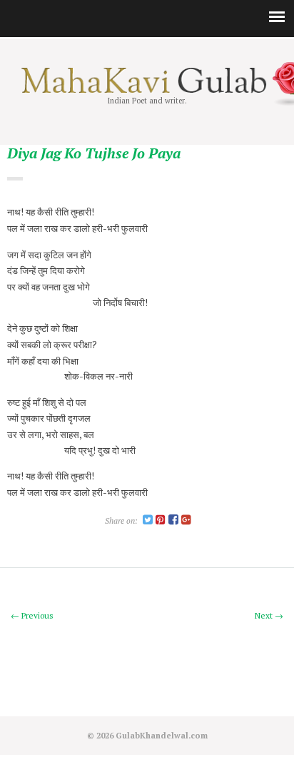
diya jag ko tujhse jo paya (94, 154)
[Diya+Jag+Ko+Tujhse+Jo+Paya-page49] (148, 520)
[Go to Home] (147, 89)
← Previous (32, 615)
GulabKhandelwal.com (162, 735)
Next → (269, 615)
